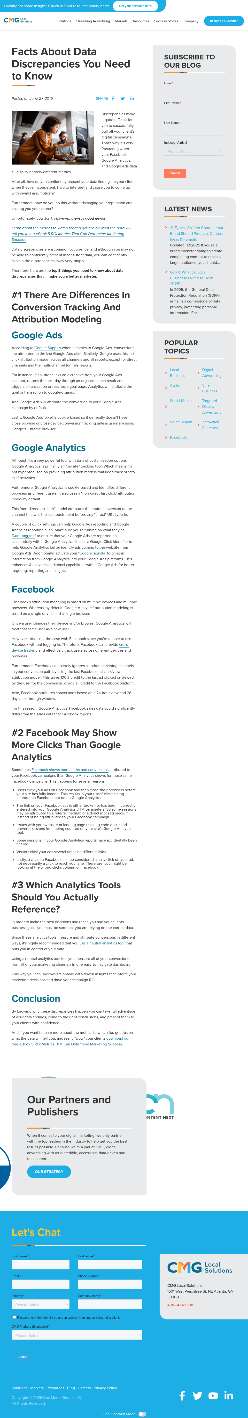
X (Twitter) (197, 1396)
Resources (55, 1388)
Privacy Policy (105, 1388)
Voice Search (181, 422)
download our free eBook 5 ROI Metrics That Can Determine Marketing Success (71, 1041)
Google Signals (92, 553)
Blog (71, 1388)
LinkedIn (132, 98)
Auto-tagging (23, 536)
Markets (37, 1388)
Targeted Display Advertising (212, 406)
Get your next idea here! (135, 6)
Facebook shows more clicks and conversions (69, 769)
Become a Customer (224, 21)
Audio (175, 385)
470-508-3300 (180, 1305)
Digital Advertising (212, 372)
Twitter (122, 98)
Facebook (113, 98)
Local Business (177, 372)
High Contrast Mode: (119, 1414)
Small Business (209, 388)
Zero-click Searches (210, 425)
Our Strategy (49, 1171)
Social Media (181, 400)
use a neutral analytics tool (101, 943)
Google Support (48, 348)
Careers (84, 1388)
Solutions (19, 1388)
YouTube (213, 1396)
